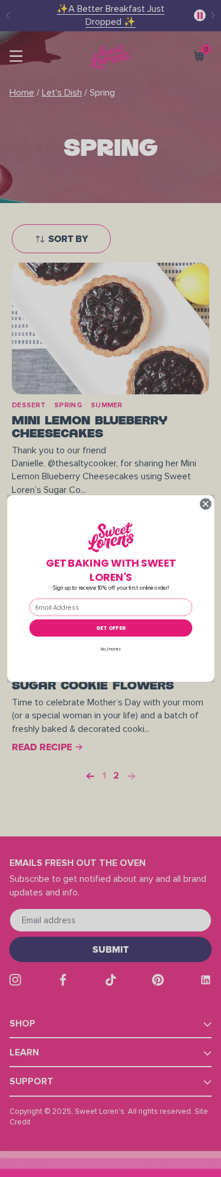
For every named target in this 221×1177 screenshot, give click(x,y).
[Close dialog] (205, 504)
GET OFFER (110, 628)
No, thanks (110, 649)
